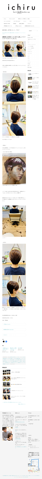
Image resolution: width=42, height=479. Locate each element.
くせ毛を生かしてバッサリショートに (17, 390)
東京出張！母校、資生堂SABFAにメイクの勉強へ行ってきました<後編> (35, 97)
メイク (28, 58)
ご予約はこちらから (6, 324)
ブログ (31, 21)
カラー (28, 42)
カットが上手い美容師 (9, 358)
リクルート (29, 23)
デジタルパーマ (30, 51)
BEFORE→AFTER (7, 23)
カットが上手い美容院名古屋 (16, 358)
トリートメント (30, 53)
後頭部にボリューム (17, 361)
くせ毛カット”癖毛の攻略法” (15, 372)
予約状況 (14, 23)
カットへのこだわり (7, 21)
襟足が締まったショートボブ (21, 362)
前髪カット (29, 65)
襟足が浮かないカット (8, 362)
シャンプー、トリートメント (32, 44)
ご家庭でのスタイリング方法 (32, 39)
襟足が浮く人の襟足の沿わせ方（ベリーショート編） (13, 349)
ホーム (5, 18)
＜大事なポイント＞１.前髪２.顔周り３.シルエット (5, 349)
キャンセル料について (35, 74)
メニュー (24, 21)
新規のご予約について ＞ (22, 404)
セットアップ (29, 49)
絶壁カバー (21, 361)
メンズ (28, 60)
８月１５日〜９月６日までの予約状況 (35, 83)
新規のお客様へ (21, 23)
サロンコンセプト (12, 18)
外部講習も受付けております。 (8, 329)
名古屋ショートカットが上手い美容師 (9, 361)
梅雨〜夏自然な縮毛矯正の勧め (16, 384)
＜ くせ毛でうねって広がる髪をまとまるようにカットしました (11, 402)
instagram (16, 427)
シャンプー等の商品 (30, 46)
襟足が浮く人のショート (14, 362)
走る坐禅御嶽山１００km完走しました (35, 92)
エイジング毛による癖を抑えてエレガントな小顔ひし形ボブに (35, 87)
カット (13, 30)
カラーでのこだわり (17, 21)
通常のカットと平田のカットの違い (24, 18)
